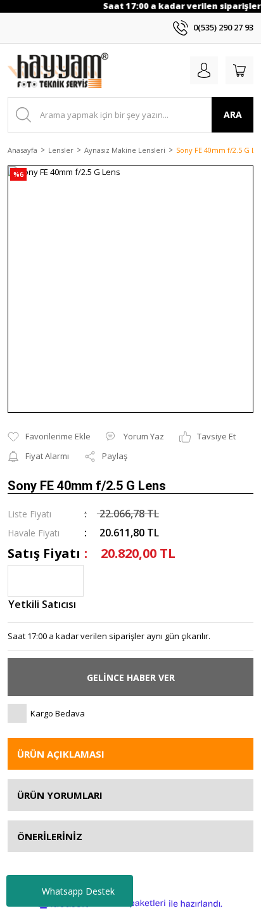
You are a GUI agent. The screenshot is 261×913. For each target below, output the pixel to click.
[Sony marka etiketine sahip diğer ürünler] (46, 581)
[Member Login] (204, 70)
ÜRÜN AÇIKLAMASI (61, 754)
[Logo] (58, 70)
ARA (233, 114)
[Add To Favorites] (49, 437)
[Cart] (239, 70)
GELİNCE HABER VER (131, 677)
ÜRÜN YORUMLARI (60, 795)
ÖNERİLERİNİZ (49, 836)
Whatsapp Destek (78, 891)
